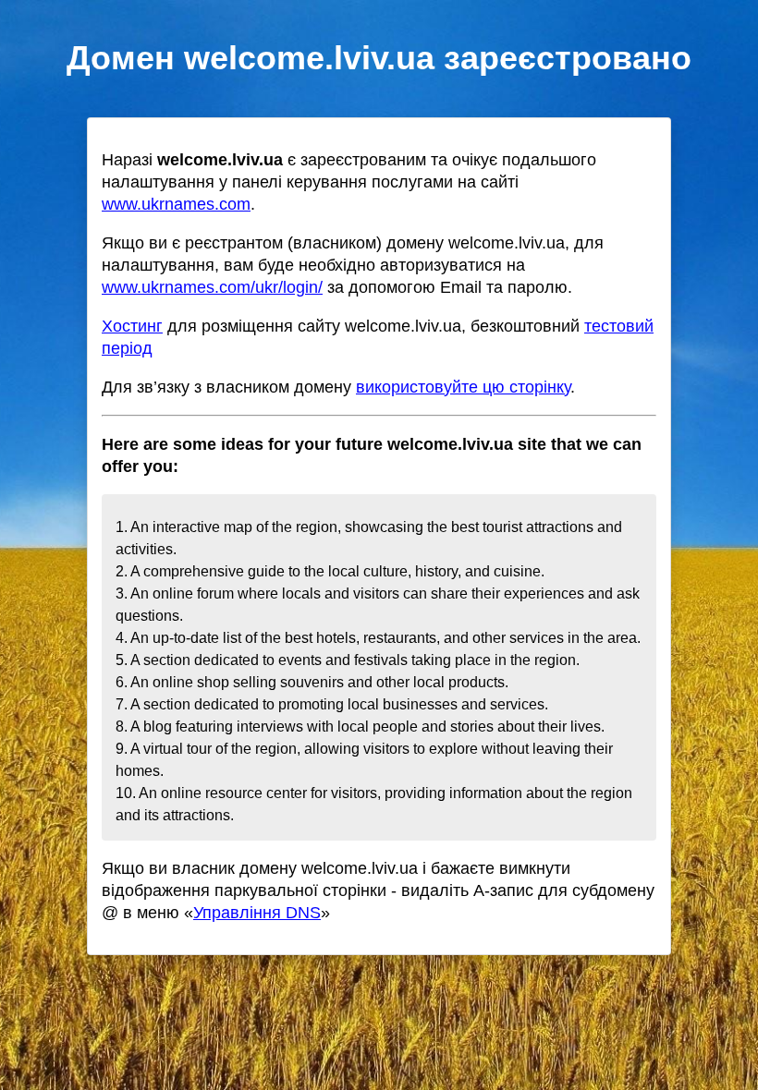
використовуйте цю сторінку (463, 387)
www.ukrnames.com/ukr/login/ (212, 287)
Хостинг (132, 326)
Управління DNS (257, 912)
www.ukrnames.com (176, 204)
